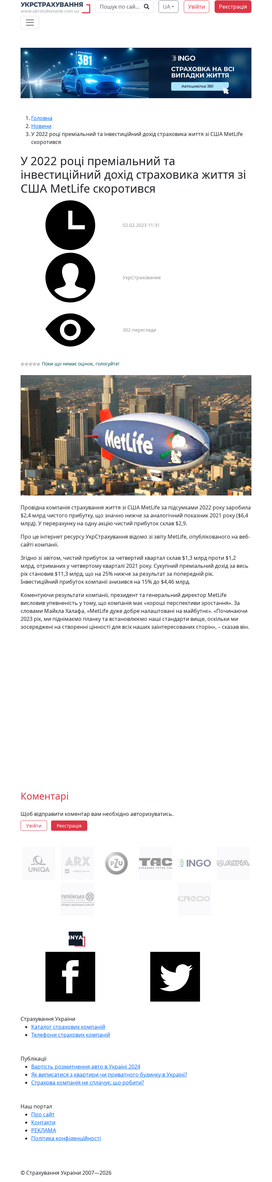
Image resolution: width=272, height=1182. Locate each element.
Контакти (43, 1122)
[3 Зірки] (31, 364)
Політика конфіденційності (66, 1138)
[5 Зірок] (38, 364)
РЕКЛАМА (43, 1130)
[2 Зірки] (27, 364)
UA (166, 6)
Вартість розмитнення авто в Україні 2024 (85, 1066)
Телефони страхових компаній (70, 1034)
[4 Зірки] (34, 364)
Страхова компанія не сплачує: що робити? (87, 1082)
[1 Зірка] (23, 364)
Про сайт (43, 1114)
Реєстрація (233, 6)
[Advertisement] (136, 705)
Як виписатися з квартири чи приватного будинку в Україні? (109, 1074)
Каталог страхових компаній (68, 1026)
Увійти (196, 6)
